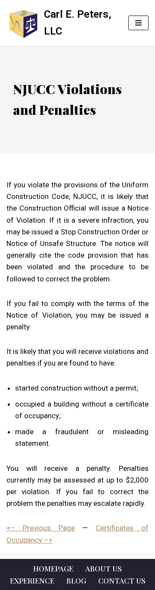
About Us (103, 568)
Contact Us (122, 580)
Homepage (53, 568)
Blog (76, 580)
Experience (32, 580)
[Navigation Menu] (138, 23)
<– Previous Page (40, 528)
